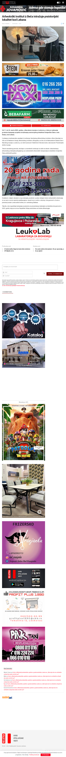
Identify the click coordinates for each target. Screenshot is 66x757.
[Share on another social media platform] (62, 125)
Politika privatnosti (34, 754)
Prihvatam (45, 754)
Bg (4, 684)
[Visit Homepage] (9, 2)
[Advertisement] (33, 715)
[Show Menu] (63, 2)
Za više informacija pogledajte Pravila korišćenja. (13, 285)
